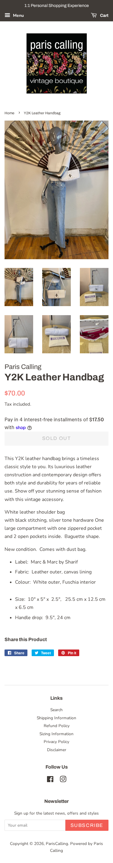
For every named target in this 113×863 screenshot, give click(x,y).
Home (9, 113)
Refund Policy (57, 726)
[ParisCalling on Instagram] (63, 780)
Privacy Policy (56, 742)
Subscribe (87, 825)
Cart (103, 15)
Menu (18, 15)
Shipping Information (56, 718)
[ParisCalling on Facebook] (50, 780)
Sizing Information (56, 734)
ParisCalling (57, 843)
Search (56, 710)
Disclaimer (56, 750)
